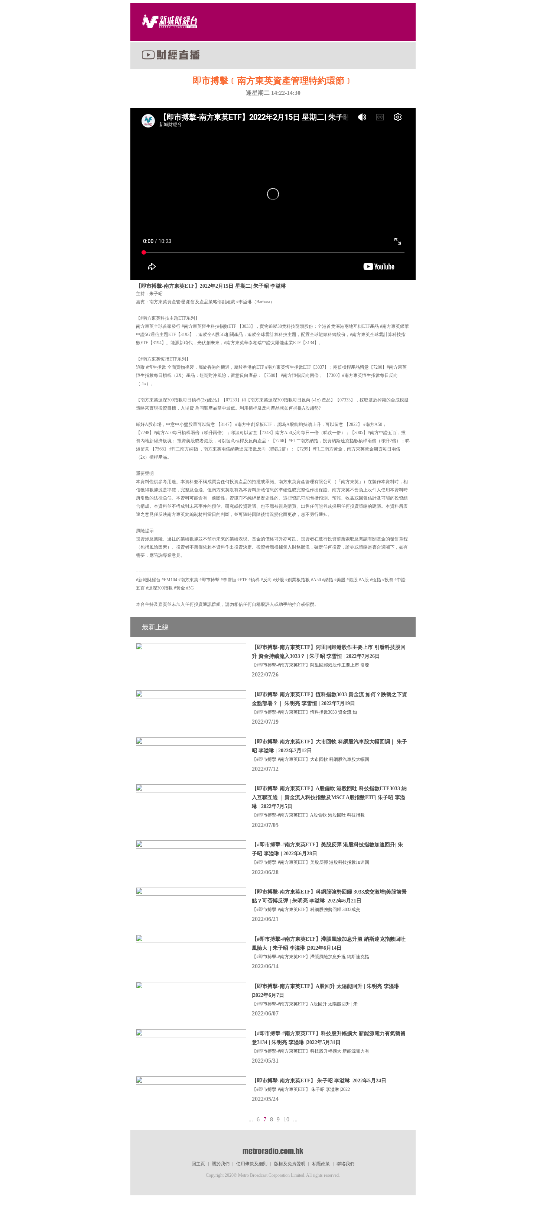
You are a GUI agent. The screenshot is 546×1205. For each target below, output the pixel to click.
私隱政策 (321, 1163)
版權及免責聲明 (289, 1163)
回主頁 (198, 1163)
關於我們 (221, 1163)
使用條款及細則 (251, 1163)
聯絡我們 (345, 1163)
